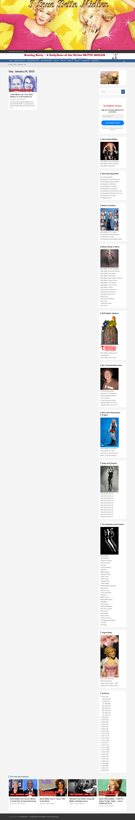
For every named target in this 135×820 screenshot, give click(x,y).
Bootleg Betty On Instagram (108, 188)
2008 (103, 756)
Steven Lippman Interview (108, 400)
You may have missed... (20, 777)
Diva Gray (103, 565)
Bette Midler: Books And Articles (110, 271)
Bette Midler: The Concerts (108, 282)
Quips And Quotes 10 (106, 514)
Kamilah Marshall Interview (108, 396)
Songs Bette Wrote (106, 303)
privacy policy (118, 128)
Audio (12, 792)
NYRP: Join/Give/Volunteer (108, 455)
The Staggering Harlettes (107, 620)
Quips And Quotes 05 (106, 503)
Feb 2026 (105, 713)
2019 (103, 731)
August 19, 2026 (15, 803)
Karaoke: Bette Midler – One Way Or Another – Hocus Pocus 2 (111, 801)
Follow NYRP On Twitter (107, 451)
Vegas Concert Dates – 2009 (109, 683)
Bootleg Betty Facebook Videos (109, 234)
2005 (103, 763)
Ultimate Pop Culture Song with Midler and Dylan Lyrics (52, 800)
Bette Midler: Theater (106, 287)
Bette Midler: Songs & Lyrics (108, 280)
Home (11, 60)
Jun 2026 (105, 704)
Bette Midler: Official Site (107, 166)
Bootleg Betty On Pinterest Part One (111, 191)
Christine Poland (105, 563)
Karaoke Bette (104, 355)
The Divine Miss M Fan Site (19, 794)
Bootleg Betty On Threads (108, 195)
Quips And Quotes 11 (106, 516)
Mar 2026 (105, 710)
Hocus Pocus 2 (118, 792)
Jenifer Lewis (104, 576)
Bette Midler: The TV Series (108, 232)
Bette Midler (15, 90)
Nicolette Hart (104, 604)
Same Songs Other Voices (108, 357)
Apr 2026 (105, 708)
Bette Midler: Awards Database (109, 161)
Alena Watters (104, 556)
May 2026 (105, 706)
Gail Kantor (103, 570)
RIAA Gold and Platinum (107, 299)
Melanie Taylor (104, 597)
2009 (103, 754)
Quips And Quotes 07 (106, 507)
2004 (103, 766)
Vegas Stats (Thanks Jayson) (109, 685)
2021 (103, 726)
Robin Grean (104, 611)
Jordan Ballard (104, 583)
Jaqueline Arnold (105, 574)
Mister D (23, 99)
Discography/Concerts (32, 60)
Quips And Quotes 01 (106, 493)
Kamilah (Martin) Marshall (108, 586)
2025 (103, 717)
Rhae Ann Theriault (106, 609)
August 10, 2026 (103, 806)
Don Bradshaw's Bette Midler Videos (111, 239)
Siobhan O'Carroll (105, 618)
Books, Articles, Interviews (108, 289)
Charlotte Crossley (106, 560)
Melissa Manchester (106, 599)
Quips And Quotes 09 (106, 512)
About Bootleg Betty (106, 177)
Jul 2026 (104, 701)
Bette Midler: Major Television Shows (111, 278)
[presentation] (122, 776)
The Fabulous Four (26, 90)
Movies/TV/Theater (18, 60)
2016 (103, 738)
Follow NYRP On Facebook (108, 448)
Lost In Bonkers (105, 398)
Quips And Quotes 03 (106, 498)
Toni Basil (103, 622)
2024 (103, 720)
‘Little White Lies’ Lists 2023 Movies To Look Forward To (21, 95)
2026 (103, 697)
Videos (62, 60)
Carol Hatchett (104, 558)
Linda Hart (103, 595)
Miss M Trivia (104, 296)
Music (55, 60)
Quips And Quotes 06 (106, 505)
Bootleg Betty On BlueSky (108, 184)
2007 (103, 759)
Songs (32, 792)
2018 (103, 733)
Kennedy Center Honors (107, 294)
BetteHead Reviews (106, 681)
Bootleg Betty (24, 817)
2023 (103, 722)
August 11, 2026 (74, 806)
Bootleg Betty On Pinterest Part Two (111, 193)
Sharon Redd (104, 613)
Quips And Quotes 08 (106, 510)
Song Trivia (103, 301)
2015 (103, 740)
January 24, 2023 (15, 99)
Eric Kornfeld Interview (107, 391)
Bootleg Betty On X (106, 198)
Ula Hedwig (103, 625)
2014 (103, 743)
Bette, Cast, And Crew (107, 679)
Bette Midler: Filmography (108, 276)
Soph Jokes (104, 305)
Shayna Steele (104, 615)
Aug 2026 (105, 699)
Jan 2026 (105, 715)
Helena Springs (104, 572)
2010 (103, 752)
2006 (103, 761)
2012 (103, 747)
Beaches (77, 792)
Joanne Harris (104, 579)
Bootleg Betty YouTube (107, 237)
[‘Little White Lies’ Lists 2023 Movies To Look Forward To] (23, 83)
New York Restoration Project (109, 453)
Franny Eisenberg (105, 567)
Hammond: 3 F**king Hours (108, 393)
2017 (103, 736)
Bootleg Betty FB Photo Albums (109, 182)
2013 (103, 745)
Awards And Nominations (46, 60)
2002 (103, 770)
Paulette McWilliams (106, 606)
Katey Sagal (103, 588)
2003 (103, 768)
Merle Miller (103, 602)
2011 (103, 749)
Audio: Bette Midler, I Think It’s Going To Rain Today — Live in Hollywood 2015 (81, 801)
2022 (103, 724)
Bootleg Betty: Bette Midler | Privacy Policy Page (44, 817)
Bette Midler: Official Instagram (109, 163)
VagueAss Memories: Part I (108, 402)
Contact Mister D (95, 60)
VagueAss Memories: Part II (108, 405)
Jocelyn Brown (104, 581)
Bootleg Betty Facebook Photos (110, 179)
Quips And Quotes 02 (106, 496)
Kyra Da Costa (104, 590)
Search (123, 92)
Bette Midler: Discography (108, 273)
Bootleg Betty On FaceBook (108, 186)
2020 (103, 729)
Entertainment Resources (108, 292)
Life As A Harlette (105, 593)
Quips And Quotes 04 (106, 500)
